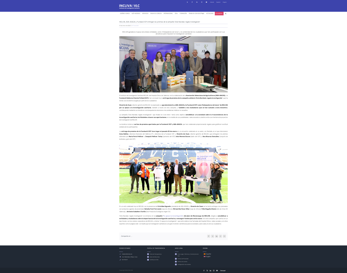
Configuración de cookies (184, 264)
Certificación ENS (154, 259)
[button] (225, 13)
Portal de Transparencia (155, 254)
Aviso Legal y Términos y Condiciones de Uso (188, 255)
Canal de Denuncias (155, 257)
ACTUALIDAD (135, 25)
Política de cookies (182, 261)
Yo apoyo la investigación (173, 216)
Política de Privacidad (183, 258)
